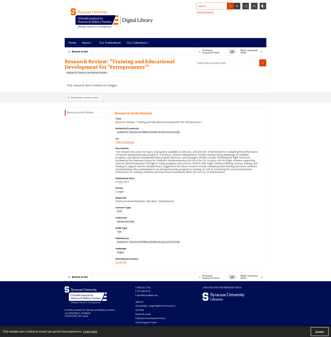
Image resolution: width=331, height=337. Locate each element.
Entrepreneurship (125, 221)
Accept (319, 331)
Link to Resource (125, 142)
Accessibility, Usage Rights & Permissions (155, 305)
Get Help (139, 309)
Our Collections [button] (137, 43)
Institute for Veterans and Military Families (86, 72)
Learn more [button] (90, 331)
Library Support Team (146, 322)
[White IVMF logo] (86, 294)
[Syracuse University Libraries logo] (224, 297)
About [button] (86, 43)
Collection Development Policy (150, 318)
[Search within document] (262, 62)
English (120, 252)
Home (72, 43)
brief (119, 211)
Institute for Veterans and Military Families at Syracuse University (148, 132)
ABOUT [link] (139, 302)
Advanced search (205, 12)
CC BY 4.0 (121, 262)
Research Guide (143, 314)
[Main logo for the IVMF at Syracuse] (120, 19)
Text (119, 231)
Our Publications (110, 43)
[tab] (87, 113)
